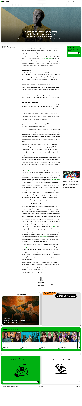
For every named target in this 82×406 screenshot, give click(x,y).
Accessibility (17, 386)
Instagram (77, 386)
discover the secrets (44, 236)
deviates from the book (52, 174)
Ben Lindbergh (8, 322)
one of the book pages (27, 247)
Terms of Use (4, 386)
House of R (4, 347)
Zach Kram (7, 46)
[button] (41, 2)
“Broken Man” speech (30, 170)
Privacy (8, 386)
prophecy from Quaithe (55, 179)
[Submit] (78, 53)
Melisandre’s (54, 226)
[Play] (11, 337)
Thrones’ (47, 58)
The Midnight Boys (62, 347)
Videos (70, 1)
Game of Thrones (41, 28)
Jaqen (33, 228)
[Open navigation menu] (80, 2)
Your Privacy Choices (12, 386)
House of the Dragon (7, 318)
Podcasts (75, 1)
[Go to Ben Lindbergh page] (4, 322)
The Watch (23, 347)
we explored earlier (45, 190)
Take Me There (61, 381)
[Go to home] (5, 1)
